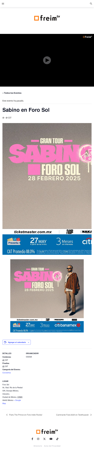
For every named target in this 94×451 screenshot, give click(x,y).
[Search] (91, 3)
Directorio (38, 446)
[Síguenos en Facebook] (32, 439)
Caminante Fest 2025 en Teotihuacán (72, 414)
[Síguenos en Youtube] (51, 439)
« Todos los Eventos (11, 92)
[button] (2, 3)
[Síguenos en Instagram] (38, 439)
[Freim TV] (47, 17)
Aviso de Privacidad (52, 446)
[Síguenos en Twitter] (44, 439)
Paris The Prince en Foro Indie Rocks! (25, 414)
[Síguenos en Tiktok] (57, 439)
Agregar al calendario (17, 342)
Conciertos (6, 372)
